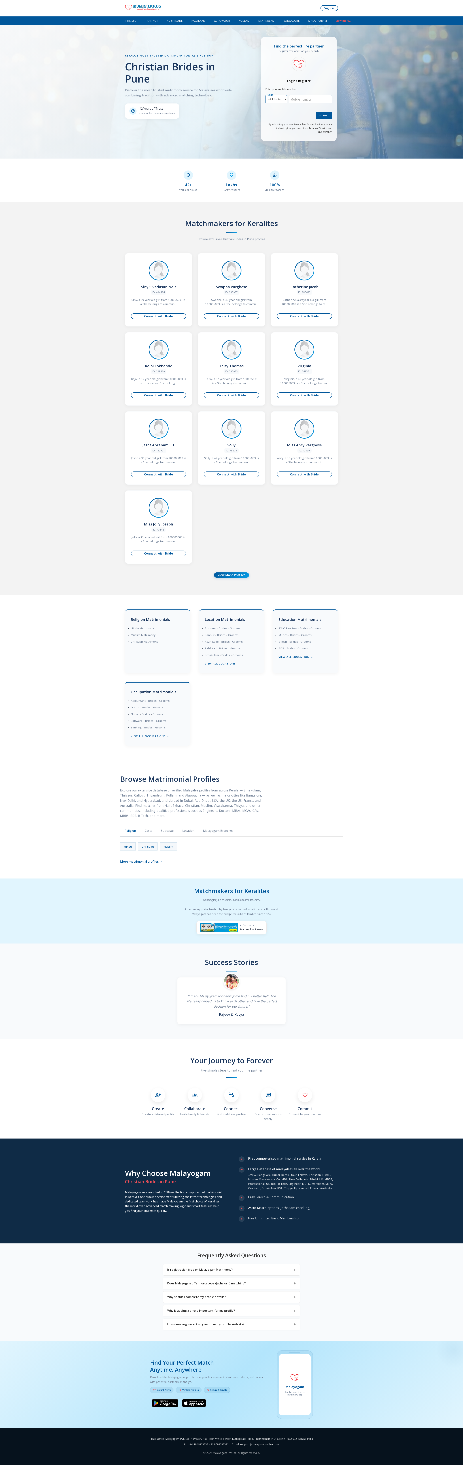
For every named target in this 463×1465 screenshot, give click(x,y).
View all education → (296, 657)
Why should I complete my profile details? (196, 1297)
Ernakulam (266, 20)
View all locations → (222, 663)
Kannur (152, 20)
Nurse (135, 714)
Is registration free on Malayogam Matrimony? (200, 1270)
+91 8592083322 (219, 1444)
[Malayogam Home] (143, 8)
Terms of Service (318, 128)
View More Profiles (232, 575)
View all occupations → (150, 736)
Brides (223, 628)
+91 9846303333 (198, 1444)
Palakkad (198, 20)
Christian (148, 846)
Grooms (235, 628)
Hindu (128, 846)
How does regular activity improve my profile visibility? (206, 1324)
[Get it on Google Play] (165, 1403)
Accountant (138, 700)
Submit (324, 115)
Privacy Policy (324, 131)
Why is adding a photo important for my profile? (201, 1311)
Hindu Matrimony (142, 628)
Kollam (244, 20)
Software (137, 720)
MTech (283, 635)
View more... (343, 20)
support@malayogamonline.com (259, 1444)
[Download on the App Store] (194, 1403)
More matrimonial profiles (141, 861)
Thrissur (131, 20)
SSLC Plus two (288, 628)
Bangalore (291, 20)
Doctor (135, 707)
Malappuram (317, 20)
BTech (283, 641)
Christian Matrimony (144, 641)
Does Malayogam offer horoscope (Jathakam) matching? (206, 1283)
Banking (136, 727)
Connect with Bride (158, 316)
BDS (281, 648)
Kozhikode (175, 20)
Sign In (329, 8)
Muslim (168, 846)
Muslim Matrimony (143, 635)
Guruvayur (222, 20)
